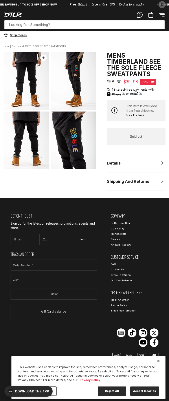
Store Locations (121, 274)
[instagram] (143, 332)
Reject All (112, 391)
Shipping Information (123, 310)
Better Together (120, 223)
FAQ (113, 264)
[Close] (158, 361)
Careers (115, 239)
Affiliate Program (121, 244)
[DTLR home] (13, 15)
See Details (135, 115)
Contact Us (118, 269)
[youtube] (143, 342)
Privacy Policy (89, 380)
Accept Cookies (144, 391)
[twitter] (154, 332)
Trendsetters (119, 233)
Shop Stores (18, 35)
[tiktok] (132, 332)
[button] (28, 391)
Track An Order (120, 299)
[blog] (121, 332)
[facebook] (154, 342)
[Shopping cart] (151, 15)
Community (117, 228)
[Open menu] (162, 14)
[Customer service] (140, 14)
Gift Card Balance (53, 311)
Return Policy (119, 305)
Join (82, 239)
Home (6, 46)
